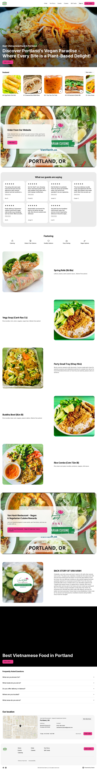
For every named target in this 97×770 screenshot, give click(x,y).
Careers (66, 3)
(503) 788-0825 (60, 725)
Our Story (52, 3)
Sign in (81, 3)
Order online (87, 733)
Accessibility (32, 760)
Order (45, 3)
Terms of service (22, 760)
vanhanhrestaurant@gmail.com (64, 727)
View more (8, 194)
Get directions (87, 719)
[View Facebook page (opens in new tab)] (3, 768)
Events (59, 3)
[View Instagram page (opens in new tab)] (6, 768)
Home (19, 748)
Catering (20, 752)
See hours (78, 733)
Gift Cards (74, 3)
